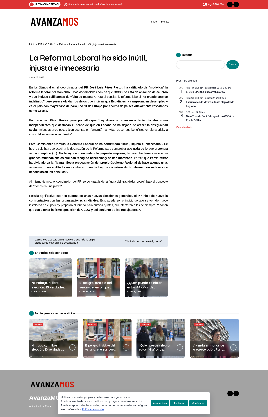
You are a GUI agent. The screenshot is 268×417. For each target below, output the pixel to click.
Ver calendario (184, 127)
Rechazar (179, 403)
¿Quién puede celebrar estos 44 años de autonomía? (144, 287)
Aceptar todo (160, 403)
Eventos (165, 21)
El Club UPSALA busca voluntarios (205, 92)
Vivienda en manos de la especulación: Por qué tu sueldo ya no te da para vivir (209, 351)
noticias (38, 324)
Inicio (154, 21)
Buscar (187, 55)
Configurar (198, 403)
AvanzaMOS (47, 397)
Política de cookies (93, 409)
